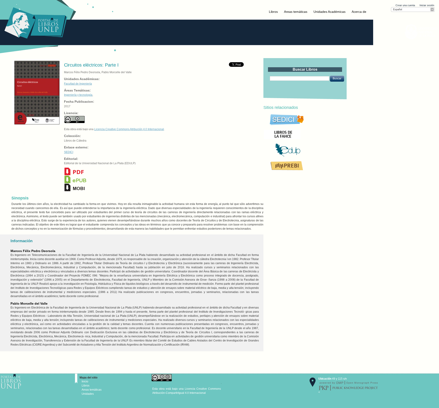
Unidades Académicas (329, 11)
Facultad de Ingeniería (78, 83)
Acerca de (359, 11)
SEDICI (68, 152)
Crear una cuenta (405, 5)
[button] (337, 79)
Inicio (85, 381)
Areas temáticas (295, 11)
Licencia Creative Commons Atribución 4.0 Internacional (129, 129)
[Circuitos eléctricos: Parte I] (36, 92)
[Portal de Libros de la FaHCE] (297, 134)
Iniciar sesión (427, 5)
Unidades (88, 393)
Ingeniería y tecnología (78, 95)
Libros (273, 11)
